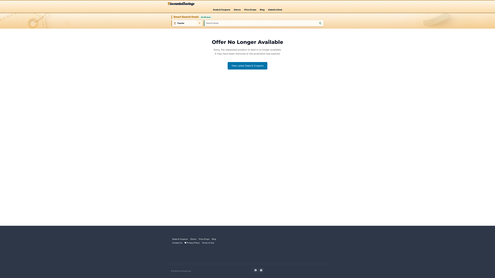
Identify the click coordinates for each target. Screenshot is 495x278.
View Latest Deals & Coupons (247, 65)
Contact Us (177, 243)
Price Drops (250, 9)
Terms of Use (208, 243)
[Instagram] (261, 270)
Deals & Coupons (221, 9)
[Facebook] (255, 270)
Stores (237, 9)
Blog (262, 9)
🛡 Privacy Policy (192, 243)
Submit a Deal (275, 9)
